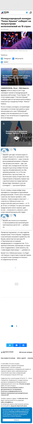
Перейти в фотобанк (23, 50)
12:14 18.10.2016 (4, 29)
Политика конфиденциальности (11, 391)
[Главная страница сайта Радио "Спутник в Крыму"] (5, 13)
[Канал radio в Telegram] (9, 345)
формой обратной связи (19, 406)
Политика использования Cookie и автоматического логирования (12, 389)
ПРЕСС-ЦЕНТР (21, 358)
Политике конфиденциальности (18, 411)
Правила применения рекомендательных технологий (14, 394)
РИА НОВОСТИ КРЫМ (8, 358)
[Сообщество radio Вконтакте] (16, 345)
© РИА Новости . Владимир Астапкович (9, 50)
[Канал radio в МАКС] (23, 345)
